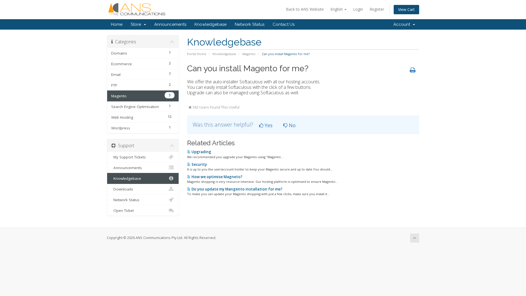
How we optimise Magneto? (216, 176)
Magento (249, 54)
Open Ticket (122, 210)
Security (199, 164)
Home (116, 24)
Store (137, 24)
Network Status (249, 24)
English (337, 9)
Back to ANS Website (305, 9)
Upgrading (201, 151)
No (291, 125)
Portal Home (196, 54)
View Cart (406, 9)
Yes (268, 125)
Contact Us (284, 24)
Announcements (170, 24)
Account (402, 24)
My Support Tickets (128, 157)
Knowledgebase (211, 24)
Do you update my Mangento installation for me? (236, 189)
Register (377, 9)
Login (358, 9)
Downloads (122, 189)
